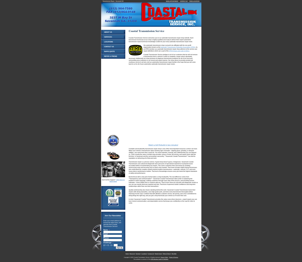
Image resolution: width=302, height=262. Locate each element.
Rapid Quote (109, 51)
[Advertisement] (113, 94)
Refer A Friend (110, 56)
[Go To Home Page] (154, 25)
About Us (108, 32)
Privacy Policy (164, 257)
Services (108, 37)
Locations (108, 42)
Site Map (174, 253)
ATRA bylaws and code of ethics (179, 51)
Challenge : (108, 242)
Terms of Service (173, 257)
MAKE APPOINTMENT (172, 1)
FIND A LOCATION (194, 1)
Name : (106, 230)
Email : (106, 234)
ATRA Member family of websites (159, 259)
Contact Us (109, 47)
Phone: (106, 238)
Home (127, 253)
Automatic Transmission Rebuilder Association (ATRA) (178, 47)
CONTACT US (184, 1)
